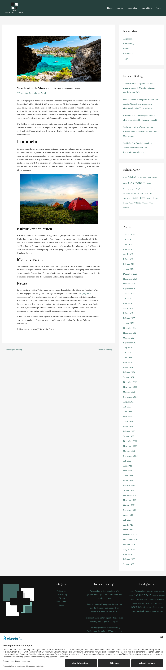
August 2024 (129, 347)
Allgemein (127, 39)
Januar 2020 (128, 564)
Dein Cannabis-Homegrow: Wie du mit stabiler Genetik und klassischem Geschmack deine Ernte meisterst (140, 103)
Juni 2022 (127, 466)
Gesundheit (132, 8)
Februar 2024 (129, 372)
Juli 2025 (127, 298)
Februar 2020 (129, 559)
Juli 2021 (127, 520)
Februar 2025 (129, 318)
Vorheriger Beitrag (12, 349)
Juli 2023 (127, 407)
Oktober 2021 (129, 505)
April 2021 (128, 525)
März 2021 (128, 529)
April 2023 (128, 421)
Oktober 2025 (129, 283)
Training (125, 203)
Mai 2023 (127, 416)
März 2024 (128, 367)
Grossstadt (148, 183)
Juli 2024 (127, 352)
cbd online (143, 177)
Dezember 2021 (130, 495)
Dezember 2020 (130, 534)
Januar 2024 (128, 377)
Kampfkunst (139, 189)
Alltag (125, 177)
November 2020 (130, 539)
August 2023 (129, 402)
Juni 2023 (127, 411)
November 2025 (130, 279)
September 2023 (130, 397)
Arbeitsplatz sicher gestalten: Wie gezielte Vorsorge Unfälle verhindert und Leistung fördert (139, 87)
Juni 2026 (127, 244)
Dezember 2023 (130, 382)
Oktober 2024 (129, 338)
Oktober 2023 (129, 392)
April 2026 (128, 254)
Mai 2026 (127, 249)
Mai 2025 (127, 303)
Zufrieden (126, 207)
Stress (142, 197)
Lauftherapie (152, 189)
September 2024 (130, 342)
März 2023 (128, 426)
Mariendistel (126, 193)
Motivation (140, 193)
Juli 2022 (127, 461)
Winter (151, 203)
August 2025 (129, 293)
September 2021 (130, 510)
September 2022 (130, 456)
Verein (131, 203)
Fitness (120, 8)
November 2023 (130, 387)
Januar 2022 (128, 490)
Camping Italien (85, 293)
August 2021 (129, 515)
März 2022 (128, 480)
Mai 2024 (127, 362)
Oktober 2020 (129, 544)
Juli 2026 (127, 239)
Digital (149, 177)
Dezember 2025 (130, 274)
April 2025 (128, 308)
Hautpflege (126, 189)
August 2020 (129, 549)
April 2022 (128, 475)
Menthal (133, 193)
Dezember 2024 (130, 328)
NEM (146, 193)
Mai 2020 (127, 554)
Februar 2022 (129, 485)
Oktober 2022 (129, 451)
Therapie (148, 198)
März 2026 (128, 259)
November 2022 (130, 446)
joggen (133, 189)
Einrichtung (147, 8)
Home (110, 8)
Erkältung (154, 177)
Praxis (150, 193)
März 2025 (128, 313)
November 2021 (130, 500)
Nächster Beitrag (106, 349)
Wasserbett (145, 203)
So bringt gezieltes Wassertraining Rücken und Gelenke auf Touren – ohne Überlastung (140, 131)
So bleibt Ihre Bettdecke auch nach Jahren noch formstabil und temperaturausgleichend (138, 147)
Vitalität (137, 203)
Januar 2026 (128, 269)
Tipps (159, 8)
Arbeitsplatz (133, 177)
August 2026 (129, 234)
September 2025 (130, 288)
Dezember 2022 (130, 441)
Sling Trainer (127, 198)
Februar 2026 (129, 264)
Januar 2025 (128, 323)
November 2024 (130, 333)
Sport (135, 197)
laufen (145, 189)
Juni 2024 (127, 357)
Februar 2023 (129, 431)
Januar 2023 (128, 436)
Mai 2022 (127, 470)
